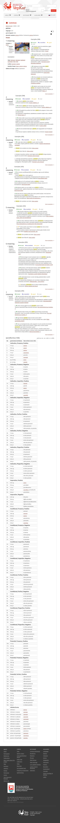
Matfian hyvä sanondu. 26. (30, 231)
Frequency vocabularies (22, 770)
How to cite (6, 781)
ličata (17, 66)
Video (18, 764)
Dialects (45, 753)
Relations (32, 756)
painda (18, 64)
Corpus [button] (16, 15)
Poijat (46, 51)
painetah (25, 357)
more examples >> (49, 94)
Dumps (5, 770)
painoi (25, 388)
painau (25, 350)
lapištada (22, 60)
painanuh (25, 733)
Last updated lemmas (35, 764)
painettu (25, 738)
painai (25, 728)
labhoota (13, 60)
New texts (19, 766)
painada (14, 64)
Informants (46, 762)
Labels (44, 777)
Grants (5, 775)
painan (25, 345)
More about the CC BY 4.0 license (15, 802)
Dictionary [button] (26, 15)
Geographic (46, 760)
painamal (25, 717)
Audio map (19, 759)
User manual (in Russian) (7, 778)
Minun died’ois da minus (31, 286)
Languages (45, 751)
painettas (25, 523)
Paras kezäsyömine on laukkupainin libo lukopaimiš (29, 224)
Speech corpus (20, 753)
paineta (25, 362)
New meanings (33, 762)
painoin (25, 383)
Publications (7, 758)
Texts (18, 751)
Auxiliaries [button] (37, 15)
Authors (45, 764)
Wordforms (32, 753)
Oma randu (35, 148)
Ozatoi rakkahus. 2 (33, 102)
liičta (14, 61)
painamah (25, 719)
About (5, 749)
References (6, 756)
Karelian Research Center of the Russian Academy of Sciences (24, 789)
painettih (25, 395)
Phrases (32, 758)
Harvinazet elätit (26, 184)
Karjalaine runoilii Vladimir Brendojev (37, 274)
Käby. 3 (44, 91)
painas (25, 516)
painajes (25, 712)
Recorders (45, 767)
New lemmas (33, 760)
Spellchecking (20, 772)
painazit (25, 513)
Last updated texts (21, 768)
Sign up (27, 9)
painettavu (26, 735)
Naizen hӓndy (48, 131)
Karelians (6, 766)
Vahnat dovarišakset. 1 (35, 331)
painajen (25, 714)
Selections (32, 770)
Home (5, 751)
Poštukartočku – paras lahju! (37, 281)
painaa (17, 35)
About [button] (7, 15)
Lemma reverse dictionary (34, 767)
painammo (26, 352)
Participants (7, 753)
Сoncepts (45, 771)
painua (25, 66)
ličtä (17, 61)
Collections (19, 761)
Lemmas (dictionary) (35, 751)
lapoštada (10, 61)
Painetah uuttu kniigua (33, 155)
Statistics (6, 768)
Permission (6, 773)
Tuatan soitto (43, 125)
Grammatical (46, 769)
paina (24, 359)
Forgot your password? (31, 11)
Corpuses (45, 756)
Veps (5, 764)
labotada (18, 60)
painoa (31, 35)
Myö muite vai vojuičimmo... (34, 198)
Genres (45, 758)
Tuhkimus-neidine (35, 83)
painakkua (26, 490)
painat (25, 348)
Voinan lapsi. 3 (21, 115)
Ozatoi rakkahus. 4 (46, 107)
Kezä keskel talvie (42, 178)
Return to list (9, 26)
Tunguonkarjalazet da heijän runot (43, 264)
